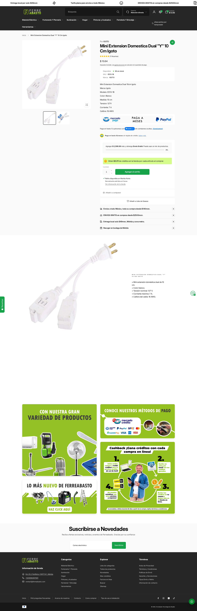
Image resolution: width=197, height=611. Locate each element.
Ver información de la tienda (115, 184)
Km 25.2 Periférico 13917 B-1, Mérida (39, 574)
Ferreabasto (159, 606)
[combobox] (93, 12)
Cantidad (106, 167)
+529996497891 (32, 578)
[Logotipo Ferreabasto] (30, 562)
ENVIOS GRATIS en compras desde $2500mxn (134, 3)
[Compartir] (172, 42)
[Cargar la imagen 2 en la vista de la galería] (63, 118)
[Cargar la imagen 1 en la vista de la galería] (49, 118)
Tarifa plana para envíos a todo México (64, 3)
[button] (170, 12)
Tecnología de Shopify (169, 606)
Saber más (142, 135)
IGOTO (104, 41)
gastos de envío (120, 65)
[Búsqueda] (118, 12)
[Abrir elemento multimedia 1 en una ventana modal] (56, 74)
